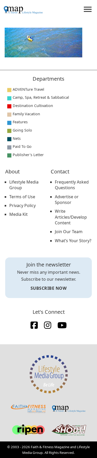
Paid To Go (22, 146)
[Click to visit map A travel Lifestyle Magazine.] (68, 408)
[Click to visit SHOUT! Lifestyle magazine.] (68, 430)
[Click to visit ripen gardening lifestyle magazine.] (28, 430)
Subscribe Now (49, 288)
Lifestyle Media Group (24, 184)
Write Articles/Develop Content (71, 217)
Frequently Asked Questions (72, 184)
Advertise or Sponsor (67, 199)
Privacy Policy (22, 205)
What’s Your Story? (73, 240)
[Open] (88, 9)
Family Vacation (26, 113)
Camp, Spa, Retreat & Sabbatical (41, 97)
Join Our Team (69, 231)
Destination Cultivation (33, 105)
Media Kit (18, 214)
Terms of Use (22, 197)
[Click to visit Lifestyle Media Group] (48, 374)
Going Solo (22, 130)
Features (20, 121)
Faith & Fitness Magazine (50, 447)
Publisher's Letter (28, 154)
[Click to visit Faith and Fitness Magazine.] (28, 408)
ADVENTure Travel (28, 89)
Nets (17, 138)
